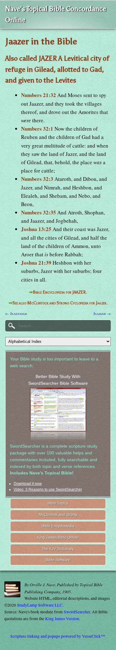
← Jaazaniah (16, 313)
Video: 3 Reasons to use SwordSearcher (48, 489)
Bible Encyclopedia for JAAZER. (60, 292)
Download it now (28, 483)
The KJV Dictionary (58, 549)
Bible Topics (58, 503)
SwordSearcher (77, 612)
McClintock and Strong (58, 515)
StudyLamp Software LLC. (40, 605)
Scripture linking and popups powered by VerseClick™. (58, 636)
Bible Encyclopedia (58, 526)
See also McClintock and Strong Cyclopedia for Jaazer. (60, 303)
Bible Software (58, 560)
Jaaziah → (102, 313)
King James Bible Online (58, 537)
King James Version (62, 618)
